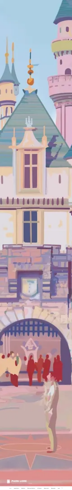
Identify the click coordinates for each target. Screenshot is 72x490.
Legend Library (16, 488)
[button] (62, 488)
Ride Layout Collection (31, 488)
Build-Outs (23, 488)
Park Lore (19, 481)
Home (10, 488)
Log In (59, 488)
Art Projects (39, 488)
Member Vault (46, 488)
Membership (53, 488)
